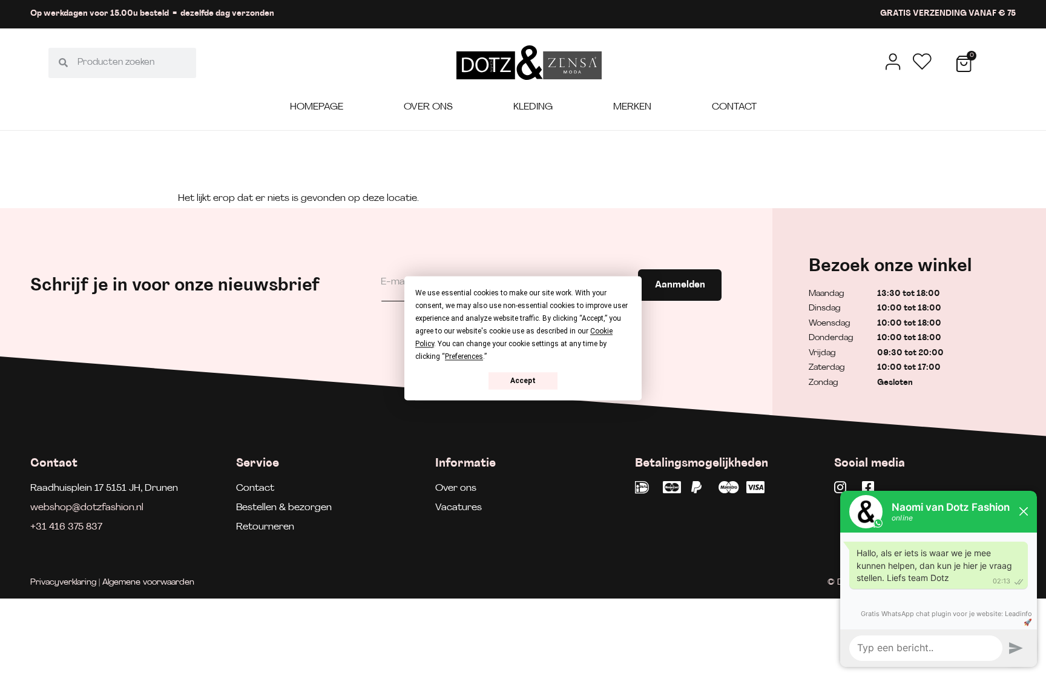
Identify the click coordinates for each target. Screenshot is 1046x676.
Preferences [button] (464, 356)
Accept (523, 380)
